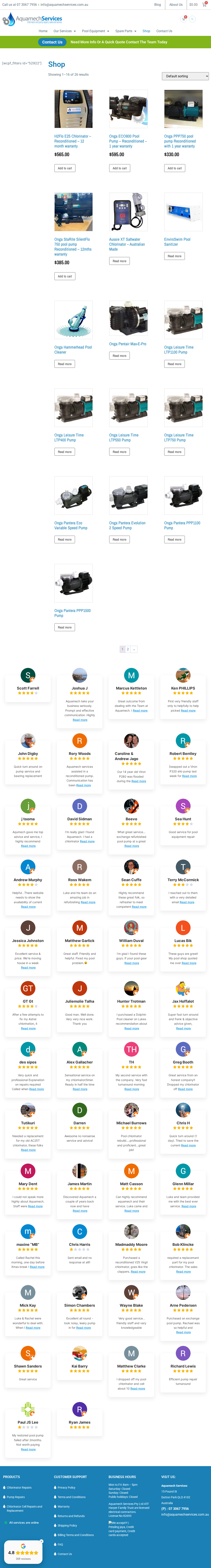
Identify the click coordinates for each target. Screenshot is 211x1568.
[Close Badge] (41, 1541)
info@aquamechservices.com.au (185, 1514)
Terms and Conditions (72, 1497)
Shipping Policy (67, 1525)
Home (43, 31)
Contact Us (164, 31)
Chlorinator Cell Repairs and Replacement (24, 1508)
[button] (192, 19)
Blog (157, 5)
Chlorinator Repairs (19, 1487)
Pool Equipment (93, 31)
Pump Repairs (16, 1497)
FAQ (60, 1544)
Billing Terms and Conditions (76, 1535)
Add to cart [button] (65, 168)
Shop (146, 31)
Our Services (63, 31)
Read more (119, 261)
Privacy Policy (66, 1487)
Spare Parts (123, 31)
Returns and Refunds (71, 1516)
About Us (176, 5)
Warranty (64, 1506)
